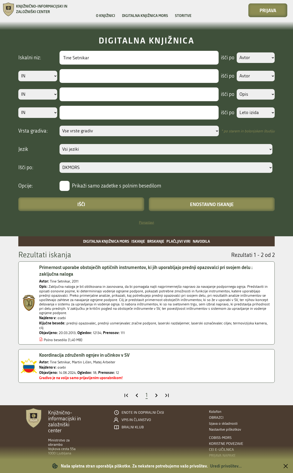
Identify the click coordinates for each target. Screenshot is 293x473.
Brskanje (155, 241)
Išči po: (25, 168)
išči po (227, 58)
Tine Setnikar (60, 281)
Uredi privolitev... (226, 466)
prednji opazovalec (81, 323)
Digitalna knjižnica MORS (145, 15)
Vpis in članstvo (136, 420)
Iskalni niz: (29, 58)
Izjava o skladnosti (223, 423)
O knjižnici (105, 15)
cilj (41, 328)
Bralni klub (133, 427)
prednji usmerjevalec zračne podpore (127, 323)
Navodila (201, 241)
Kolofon (215, 411)
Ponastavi (146, 222)
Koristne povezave (226, 443)
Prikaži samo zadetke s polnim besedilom (116, 186)
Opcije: (25, 186)
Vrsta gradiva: (33, 131)
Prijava (268, 10)
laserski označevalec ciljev (211, 323)
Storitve (183, 15)
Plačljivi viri (178, 241)
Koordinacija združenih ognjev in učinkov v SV (84, 355)
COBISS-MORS (220, 437)
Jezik (23, 149)
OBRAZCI (216, 417)
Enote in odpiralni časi (143, 412)
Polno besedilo (55, 340)
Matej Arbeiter (104, 362)
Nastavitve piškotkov (225, 429)
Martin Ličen (81, 362)
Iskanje (138, 241)
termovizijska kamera (250, 323)
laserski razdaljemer (173, 323)
